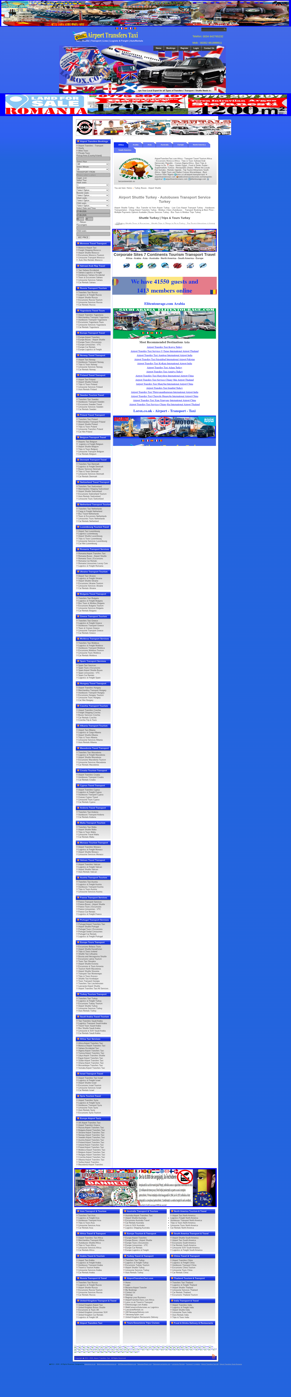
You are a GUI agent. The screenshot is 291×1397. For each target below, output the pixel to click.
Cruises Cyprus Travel (88, 797)
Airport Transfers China (182, 1260)
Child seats (81, 203)
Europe (181, 145)
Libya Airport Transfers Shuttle (91, 1055)
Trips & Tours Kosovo (87, 976)
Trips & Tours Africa (87, 1245)
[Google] (90, 1329)
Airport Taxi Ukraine (87, 576)
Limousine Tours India (182, 1312)
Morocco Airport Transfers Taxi (91, 1046)
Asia (150, 145)
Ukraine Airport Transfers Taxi (91, 1132)
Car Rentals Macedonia (88, 765)
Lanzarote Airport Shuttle (89, 986)
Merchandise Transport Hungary (92, 690)
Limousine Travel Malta (88, 834)
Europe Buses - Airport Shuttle (91, 340)
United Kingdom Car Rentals (90, 1315)
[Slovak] (210, 1349)
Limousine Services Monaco (90, 854)
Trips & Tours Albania (87, 737)
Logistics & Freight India (183, 1307)
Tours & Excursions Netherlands (92, 516)
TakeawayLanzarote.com (161, 1364)
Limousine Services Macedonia (92, 762)
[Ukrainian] (115, 1351)
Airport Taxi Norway (86, 360)
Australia (165, 145)
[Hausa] (200, 1346)
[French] (175, 1346)
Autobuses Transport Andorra (91, 815)
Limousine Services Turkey (90, 1008)
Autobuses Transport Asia (89, 1220)
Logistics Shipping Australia (137, 1228)
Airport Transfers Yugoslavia (90, 315)
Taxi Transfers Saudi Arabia (90, 1021)
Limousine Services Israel (89, 1088)
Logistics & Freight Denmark (90, 466)
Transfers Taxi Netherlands (90, 509)
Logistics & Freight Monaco (90, 849)
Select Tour (82, 180)
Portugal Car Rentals (87, 934)
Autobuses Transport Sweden (91, 402)
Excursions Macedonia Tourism (92, 760)
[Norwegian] (158, 1349)
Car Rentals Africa (86, 1250)
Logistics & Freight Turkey (90, 1001)
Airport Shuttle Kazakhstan (90, 949)
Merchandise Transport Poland (91, 422)
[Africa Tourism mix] (164, 251)
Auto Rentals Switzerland (89, 496)
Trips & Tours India (180, 1317)
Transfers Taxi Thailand (182, 1282)
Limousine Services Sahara (90, 280)
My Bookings (131, 1290)
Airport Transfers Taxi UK (210, 1364)
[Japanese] (101, 1349)
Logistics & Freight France (90, 914)
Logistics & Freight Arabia (89, 1263)
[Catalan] (116, 1346)
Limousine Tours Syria (88, 1108)
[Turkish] (111, 1351)
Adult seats (82, 182)
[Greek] (192, 1346)
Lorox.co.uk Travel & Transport (139, 1302)
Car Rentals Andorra (87, 817)
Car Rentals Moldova (87, 655)
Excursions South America (184, 1243)
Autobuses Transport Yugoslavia (92, 320)
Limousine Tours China (182, 1270)
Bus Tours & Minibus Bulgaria (91, 603)
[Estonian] (164, 1346)
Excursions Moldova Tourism (91, 650)
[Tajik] (99, 1351)
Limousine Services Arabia (90, 1270)
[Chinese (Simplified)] (128, 1346)
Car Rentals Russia (86, 305)
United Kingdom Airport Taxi (90, 1305)
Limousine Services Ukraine (90, 586)
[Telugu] (103, 1351)
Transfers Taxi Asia (86, 1215)
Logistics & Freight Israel (89, 1080)
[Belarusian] (107, 1346)
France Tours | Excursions (89, 907)
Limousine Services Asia (89, 1225)
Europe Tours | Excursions (90, 342)
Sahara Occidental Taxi (88, 1048)
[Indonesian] (89, 1349)
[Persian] (168, 1349)
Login (196, 48)
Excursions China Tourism (183, 1267)
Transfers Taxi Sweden (88, 399)
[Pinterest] (113, 1329)
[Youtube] (96, 1329)
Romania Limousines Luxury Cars (93, 563)
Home (158, 48)
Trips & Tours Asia (86, 1223)
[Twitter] (85, 1329)
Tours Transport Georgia (89, 981)
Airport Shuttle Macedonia (89, 757)
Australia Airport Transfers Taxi (138, 1215)
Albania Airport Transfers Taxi (91, 1160)
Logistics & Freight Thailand (184, 1285)
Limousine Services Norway (90, 367)
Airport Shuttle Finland (88, 382)
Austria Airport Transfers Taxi (91, 1140)
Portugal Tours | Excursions (90, 929)
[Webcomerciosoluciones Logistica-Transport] (154, 134)
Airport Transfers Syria (88, 1100)
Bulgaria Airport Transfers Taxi (91, 1130)
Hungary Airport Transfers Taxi (91, 1155)
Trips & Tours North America (183, 1223)
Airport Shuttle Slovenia (88, 971)
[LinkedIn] (79, 1334)
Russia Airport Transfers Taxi (91, 1127)
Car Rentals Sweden (87, 409)
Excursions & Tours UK (88, 1310)
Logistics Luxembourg (88, 534)
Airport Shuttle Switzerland (90, 491)
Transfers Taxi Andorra (88, 812)
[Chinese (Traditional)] (136, 1346)
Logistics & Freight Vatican (90, 867)
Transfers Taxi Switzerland (90, 486)
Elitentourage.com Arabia (136, 1305)
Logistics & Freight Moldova (90, 645)
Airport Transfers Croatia (89, 775)
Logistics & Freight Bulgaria (90, 601)
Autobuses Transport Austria (90, 887)
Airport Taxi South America (184, 1240)
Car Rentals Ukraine (87, 588)
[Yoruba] (137, 1351)
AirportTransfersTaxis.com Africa (139, 1300)
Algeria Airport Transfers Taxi (91, 1051)
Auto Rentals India (180, 1315)
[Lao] (118, 1349)
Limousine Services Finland (90, 387)
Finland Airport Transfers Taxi (91, 1142)
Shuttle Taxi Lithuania (87, 954)
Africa (121, 145)
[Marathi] (144, 1349)
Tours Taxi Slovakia (87, 961)
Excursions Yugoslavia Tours (91, 322)
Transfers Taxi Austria (88, 882)
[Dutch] (156, 1346)
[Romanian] (184, 1349)
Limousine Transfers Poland (90, 429)
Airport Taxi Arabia (86, 1260)
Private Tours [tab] (84, 153)
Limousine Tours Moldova (89, 653)
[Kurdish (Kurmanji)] (114, 1349)
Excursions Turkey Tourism (90, 1003)
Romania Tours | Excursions (90, 558)
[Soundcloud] (102, 1329)
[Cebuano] (121, 1346)
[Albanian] (85, 1346)
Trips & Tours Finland (87, 384)
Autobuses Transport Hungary (91, 693)
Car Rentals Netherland (88, 521)
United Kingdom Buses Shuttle (91, 1307)
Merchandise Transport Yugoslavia (93, 317)
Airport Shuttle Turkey (88, 1006)
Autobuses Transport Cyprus (91, 795)
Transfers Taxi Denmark (88, 464)
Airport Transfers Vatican (89, 864)
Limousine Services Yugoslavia (92, 325)
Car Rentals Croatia (86, 780)
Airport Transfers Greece (89, 1125)
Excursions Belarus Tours (89, 946)
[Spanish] (81, 1351)
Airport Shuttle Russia (88, 297)
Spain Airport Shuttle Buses (90, 670)
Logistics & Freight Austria (90, 884)
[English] (76, 1346)
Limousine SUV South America (185, 1248)
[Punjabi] (180, 1349)
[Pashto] (163, 1349)
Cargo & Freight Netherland (90, 511)
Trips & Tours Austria (87, 889)
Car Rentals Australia (134, 1223)
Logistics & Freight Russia (90, 295)
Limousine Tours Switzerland (91, 499)
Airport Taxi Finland (86, 379)
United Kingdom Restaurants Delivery (141, 1317)
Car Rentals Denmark (87, 476)
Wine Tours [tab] (83, 151)
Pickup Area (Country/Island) (89, 155)
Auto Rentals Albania (87, 742)
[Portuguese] (176, 1349)
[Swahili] (90, 1351)
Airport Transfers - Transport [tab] (90, 146)
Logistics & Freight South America (187, 1250)
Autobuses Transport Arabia (90, 1265)
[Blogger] (90, 1334)
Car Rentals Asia (85, 1228)
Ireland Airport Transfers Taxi (91, 1145)
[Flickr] (85, 1340)
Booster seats (83, 193)
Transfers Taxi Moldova (88, 643)
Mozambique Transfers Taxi (90, 1065)
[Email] (108, 1334)
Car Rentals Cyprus (86, 802)
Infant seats (82, 198)
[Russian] (188, 1349)
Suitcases (81, 188)
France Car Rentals (86, 912)
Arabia (136, 145)
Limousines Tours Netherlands (91, 518)
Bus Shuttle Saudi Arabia (89, 1028)
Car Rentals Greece (87, 633)
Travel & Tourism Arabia (88, 1267)
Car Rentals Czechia (87, 717)
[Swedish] (95, 1351)
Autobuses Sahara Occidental (91, 275)
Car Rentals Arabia (86, 1272)
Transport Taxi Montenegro (90, 973)
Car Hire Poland (85, 432)
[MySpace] (90, 1340)
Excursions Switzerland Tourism (92, 494)
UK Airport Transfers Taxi (89, 1123)
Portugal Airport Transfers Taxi (91, 924)
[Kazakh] (105, 1349)
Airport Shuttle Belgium (88, 446)
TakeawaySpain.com (134, 1314)
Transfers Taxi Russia (88, 292)
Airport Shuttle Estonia (88, 964)
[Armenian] (94, 1346)
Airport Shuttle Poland (88, 424)
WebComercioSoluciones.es (106, 1364)
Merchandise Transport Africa (91, 1240)
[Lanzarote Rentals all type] (201, 134)
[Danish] (151, 1346)
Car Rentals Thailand (181, 1292)
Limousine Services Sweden (90, 407)
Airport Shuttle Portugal (88, 926)
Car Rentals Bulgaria (87, 611)
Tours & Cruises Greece (88, 628)
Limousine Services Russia (90, 302)
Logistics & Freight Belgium (90, 444)
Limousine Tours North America (184, 1225)
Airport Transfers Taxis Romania (231, 1364)
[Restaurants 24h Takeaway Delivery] (107, 134)
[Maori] (139, 1349)
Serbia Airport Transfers (88, 1162)
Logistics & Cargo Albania (89, 732)
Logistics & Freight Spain (89, 678)
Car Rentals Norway (87, 369)
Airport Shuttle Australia (135, 1218)
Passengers (82, 225)
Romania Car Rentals (87, 561)
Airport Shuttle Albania (88, 735)
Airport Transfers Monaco (89, 847)
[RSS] (113, 1334)
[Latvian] (122, 1349)
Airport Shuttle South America (185, 1238)
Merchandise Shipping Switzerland (93, 489)
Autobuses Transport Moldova (91, 648)
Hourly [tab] (81, 148)
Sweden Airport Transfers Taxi (91, 1137)
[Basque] (103, 1346)
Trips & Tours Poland (87, 427)
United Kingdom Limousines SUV (93, 1312)
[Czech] (147, 1346)
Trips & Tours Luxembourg (90, 539)
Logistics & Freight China (183, 1263)
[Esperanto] (160, 1346)
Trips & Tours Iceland (87, 951)
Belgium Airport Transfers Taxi (91, 1152)
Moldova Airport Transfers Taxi (91, 1150)
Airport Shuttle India (181, 1310)
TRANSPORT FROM (86, 172)
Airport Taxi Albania (86, 730)
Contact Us (209, 48)
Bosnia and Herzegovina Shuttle (92, 956)
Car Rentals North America (182, 1228)
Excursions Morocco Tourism (91, 255)
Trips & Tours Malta (87, 832)
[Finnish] (171, 1346)
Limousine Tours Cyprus (89, 800)
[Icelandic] (85, 1349)
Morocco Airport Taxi (87, 248)
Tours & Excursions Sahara (90, 277)
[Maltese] (135, 1349)
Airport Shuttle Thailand (182, 1287)
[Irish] (93, 1349)
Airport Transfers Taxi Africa (90, 1238)
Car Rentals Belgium (87, 454)
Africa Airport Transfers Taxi (90, 1043)
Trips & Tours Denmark (88, 471)
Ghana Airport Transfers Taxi (91, 1063)
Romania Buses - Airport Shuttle (92, 556)
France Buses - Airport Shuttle (91, 904)
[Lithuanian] (126, 1349)
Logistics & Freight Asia (88, 1218)
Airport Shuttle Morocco (88, 253)
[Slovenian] (215, 1349)
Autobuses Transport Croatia (91, 777)
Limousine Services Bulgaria (90, 608)
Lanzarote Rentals (178, 1364)
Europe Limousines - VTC (89, 345)
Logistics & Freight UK (88, 1317)
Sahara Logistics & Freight (90, 272)
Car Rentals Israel (86, 1090)
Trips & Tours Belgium (88, 449)
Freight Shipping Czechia (89, 712)
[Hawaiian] (206, 1346)
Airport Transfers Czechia (89, 710)
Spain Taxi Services (87, 665)
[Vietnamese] (128, 1351)
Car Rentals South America (184, 1245)
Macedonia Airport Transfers (90, 1164)
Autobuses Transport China (184, 1265)
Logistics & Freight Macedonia (91, 755)
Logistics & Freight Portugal (90, 936)
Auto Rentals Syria (86, 1110)
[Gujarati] (196, 1346)
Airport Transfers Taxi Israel (90, 1078)
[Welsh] (132, 1351)
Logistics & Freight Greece (90, 623)
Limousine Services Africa (89, 1248)
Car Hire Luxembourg (87, 543)
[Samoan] (193, 1349)
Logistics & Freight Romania (90, 566)
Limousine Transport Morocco (91, 257)
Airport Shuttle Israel (87, 1083)
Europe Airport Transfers (89, 337)
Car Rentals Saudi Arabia (89, 1033)
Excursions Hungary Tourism (91, 695)
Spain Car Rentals (86, 675)
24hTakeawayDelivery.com (137, 1312)
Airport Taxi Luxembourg (89, 531)
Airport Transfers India (182, 1305)
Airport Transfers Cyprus (89, 790)
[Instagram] (108, 1329)
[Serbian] (202, 1349)
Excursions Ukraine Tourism (90, 583)
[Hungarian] (80, 1349)
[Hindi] (76, 1349)
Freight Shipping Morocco (89, 250)
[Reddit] (96, 1334)
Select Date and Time (86, 208)
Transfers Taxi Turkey (88, 998)
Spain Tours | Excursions (89, 668)
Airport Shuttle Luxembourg (90, 536)
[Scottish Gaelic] (198, 1349)
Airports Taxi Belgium (87, 442)
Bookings (170, 48)
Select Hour (82, 161)
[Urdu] (120, 1351)
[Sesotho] (206, 1349)
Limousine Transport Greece (90, 630)
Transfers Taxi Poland (88, 419)
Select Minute (83, 167)
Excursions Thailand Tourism (185, 1295)
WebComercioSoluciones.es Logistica (142, 1307)
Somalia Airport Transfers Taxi (91, 1068)
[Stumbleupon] (102, 1334)
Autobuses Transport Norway (91, 362)
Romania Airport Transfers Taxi (91, 553)
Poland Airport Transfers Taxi (91, 1147)
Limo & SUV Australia (134, 1225)
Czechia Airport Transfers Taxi (91, 1157)
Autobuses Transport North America (186, 1220)
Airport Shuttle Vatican (88, 869)
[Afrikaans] (81, 1346)
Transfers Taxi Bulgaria (88, 598)
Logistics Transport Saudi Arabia (92, 1023)
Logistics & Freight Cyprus (90, 792)
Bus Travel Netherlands (88, 514)
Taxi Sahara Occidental (88, 270)
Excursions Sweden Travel (90, 404)
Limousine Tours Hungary (89, 697)
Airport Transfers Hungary (89, 688)
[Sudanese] (85, 1351)
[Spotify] (79, 1340)
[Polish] (172, 1349)
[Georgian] (183, 1346)
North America (199, 145)
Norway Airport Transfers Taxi (91, 1135)
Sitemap (129, 1295)
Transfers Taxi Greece (88, 621)
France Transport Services (90, 902)
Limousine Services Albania (90, 740)
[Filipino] (168, 1346)
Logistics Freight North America (184, 1218)
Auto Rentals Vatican (87, 872)
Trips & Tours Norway (87, 364)
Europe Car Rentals (86, 347)
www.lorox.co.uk (89, 1364)
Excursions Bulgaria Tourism (91, 606)
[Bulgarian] (112, 1346)
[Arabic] (89, 1346)
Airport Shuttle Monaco (88, 852)
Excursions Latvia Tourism (90, 959)
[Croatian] (142, 1346)
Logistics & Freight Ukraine (90, 578)
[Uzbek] (124, 1351)
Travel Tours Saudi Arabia (89, 1026)
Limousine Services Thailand (185, 1290)
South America (124, 150)
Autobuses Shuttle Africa (89, 1243)
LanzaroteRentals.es (134, 1310)
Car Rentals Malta (86, 837)
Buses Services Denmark (89, 469)
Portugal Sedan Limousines (90, 931)
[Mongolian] (149, 1349)
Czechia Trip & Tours (87, 720)
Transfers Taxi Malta (87, 827)
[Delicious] (85, 1334)
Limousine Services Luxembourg (92, 541)
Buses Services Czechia (89, 715)
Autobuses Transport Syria (90, 1105)
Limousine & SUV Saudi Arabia (92, 1031)
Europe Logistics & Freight (90, 349)
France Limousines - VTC (89, 909)
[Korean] (109, 1349)
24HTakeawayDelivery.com (127, 1364)
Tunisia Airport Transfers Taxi (91, 1053)
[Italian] (97, 1349)
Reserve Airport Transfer (136, 1287)
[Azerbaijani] (98, 1346)
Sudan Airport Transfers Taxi (90, 1060)
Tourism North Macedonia (89, 969)
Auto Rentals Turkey (87, 1011)
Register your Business (135, 1297)
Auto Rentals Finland (87, 389)
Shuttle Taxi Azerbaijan (88, 978)
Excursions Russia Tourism (90, 300)
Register (184, 48)
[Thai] (107, 1351)
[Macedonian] (130, 1349)
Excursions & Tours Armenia (90, 966)
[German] (187, 1346)
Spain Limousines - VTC (89, 673)
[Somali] (76, 1351)
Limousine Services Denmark (91, 474)
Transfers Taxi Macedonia (89, 752)
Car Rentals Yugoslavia (88, 327)
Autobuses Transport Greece (91, 625)
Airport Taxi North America (183, 1215)
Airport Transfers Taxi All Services (93, 988)
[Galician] (179, 1346)
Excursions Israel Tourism (89, 1085)
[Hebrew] (211, 1346)
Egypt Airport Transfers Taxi (90, 1058)
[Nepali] (154, 1349)
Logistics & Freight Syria (89, 1103)
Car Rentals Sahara (86, 282)
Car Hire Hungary (85, 700)
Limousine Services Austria (90, 892)
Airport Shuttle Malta (87, 829)
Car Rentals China (180, 1272)
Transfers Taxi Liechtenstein (90, 983)
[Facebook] (79, 1329)
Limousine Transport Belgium (91, 451)
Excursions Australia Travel (137, 1220)
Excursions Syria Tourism (89, 1113)
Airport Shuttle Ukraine (88, 581)
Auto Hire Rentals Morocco (90, 260)
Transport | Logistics (193, 1364)
